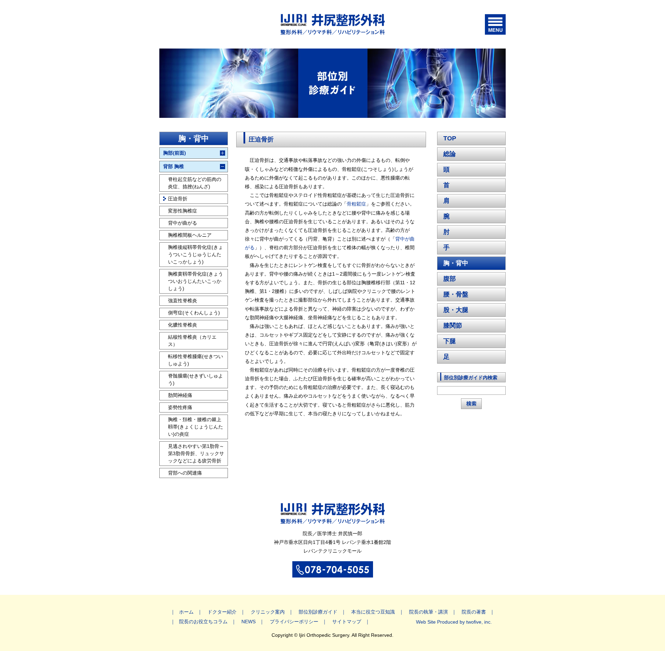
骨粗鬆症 (356, 204)
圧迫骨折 (177, 198)
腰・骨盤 (455, 294)
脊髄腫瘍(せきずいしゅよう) (195, 379)
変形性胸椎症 (182, 211)
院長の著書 (474, 612)
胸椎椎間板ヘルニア (190, 235)
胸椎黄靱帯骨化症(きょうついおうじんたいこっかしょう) (195, 281)
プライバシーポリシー (294, 621)
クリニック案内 (268, 612)
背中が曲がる (182, 223)
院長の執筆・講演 (428, 612)
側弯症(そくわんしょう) (194, 312)
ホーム (186, 612)
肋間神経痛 (180, 395)
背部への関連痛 (185, 473)
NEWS (248, 621)
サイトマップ (346, 621)
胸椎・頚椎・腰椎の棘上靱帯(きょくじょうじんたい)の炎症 (195, 427)
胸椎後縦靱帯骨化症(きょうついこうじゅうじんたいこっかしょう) (195, 254)
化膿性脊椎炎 (182, 325)
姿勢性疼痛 (180, 407)
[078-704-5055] (332, 573)
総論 (449, 153)
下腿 (449, 341)
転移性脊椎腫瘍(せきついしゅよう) (195, 360)
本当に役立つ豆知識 (373, 612)
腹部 (449, 278)
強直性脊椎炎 (182, 300)
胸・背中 (455, 263)
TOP (449, 138)
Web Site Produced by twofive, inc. (454, 622)
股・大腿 (455, 309)
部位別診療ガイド (318, 612)
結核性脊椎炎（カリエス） (192, 340)
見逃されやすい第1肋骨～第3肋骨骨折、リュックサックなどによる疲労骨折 (196, 453)
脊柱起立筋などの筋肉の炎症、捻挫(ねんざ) (194, 182)
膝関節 (452, 325)
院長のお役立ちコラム (203, 621)
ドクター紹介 (222, 612)
